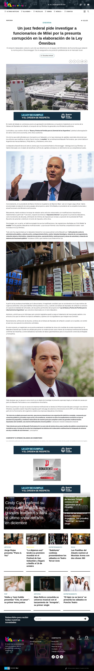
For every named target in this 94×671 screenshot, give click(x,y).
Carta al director (57, 644)
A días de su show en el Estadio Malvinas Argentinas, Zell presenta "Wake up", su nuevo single (76, 518)
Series (49, 11)
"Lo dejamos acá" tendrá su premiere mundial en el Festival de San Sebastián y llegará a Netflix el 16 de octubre (36, 558)
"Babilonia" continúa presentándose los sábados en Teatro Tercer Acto (57, 555)
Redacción (55, 641)
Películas (39, 11)
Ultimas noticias (13, 11)
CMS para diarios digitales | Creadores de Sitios (78, 668)
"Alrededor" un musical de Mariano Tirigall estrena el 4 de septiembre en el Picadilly (76, 502)
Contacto (54, 649)
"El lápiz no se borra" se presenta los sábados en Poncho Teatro (75, 600)
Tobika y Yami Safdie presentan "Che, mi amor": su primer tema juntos (17, 600)
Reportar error (56, 646)
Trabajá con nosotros (58, 651)
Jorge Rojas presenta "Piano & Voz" (12, 553)
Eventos (70, 11)
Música (58, 11)
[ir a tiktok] (80, 4)
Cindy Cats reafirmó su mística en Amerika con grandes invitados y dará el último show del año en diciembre (26, 513)
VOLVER (85, 20)
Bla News (26, 11)
